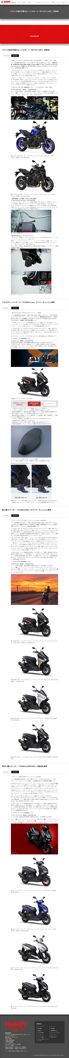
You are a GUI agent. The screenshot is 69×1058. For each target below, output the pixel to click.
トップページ (41, 1026)
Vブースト (53, 1026)
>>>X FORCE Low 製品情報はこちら (21, 338)
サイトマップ (54, 1035)
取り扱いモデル (45, 2)
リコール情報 (41, 1037)
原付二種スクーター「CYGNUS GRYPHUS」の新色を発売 (24, 766)
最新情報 (24, 2)
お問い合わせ (65, 2)
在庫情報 (53, 2)
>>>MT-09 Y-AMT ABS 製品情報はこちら (22, 87)
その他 (58, 2)
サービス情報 (37, 2)
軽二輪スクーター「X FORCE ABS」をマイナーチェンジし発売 (26, 510)
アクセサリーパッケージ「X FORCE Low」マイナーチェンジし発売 (28, 302)
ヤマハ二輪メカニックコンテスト (43, 1039)
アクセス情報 (41, 1032)
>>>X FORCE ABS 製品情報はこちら (21, 561)
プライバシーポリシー (56, 1032)
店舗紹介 (30, 2)
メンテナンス (41, 1035)
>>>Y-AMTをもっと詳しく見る (44, 87)
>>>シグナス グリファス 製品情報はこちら (22, 813)
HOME (19, 2)
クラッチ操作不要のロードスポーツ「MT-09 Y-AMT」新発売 (25, 50)
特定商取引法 (54, 1030)
